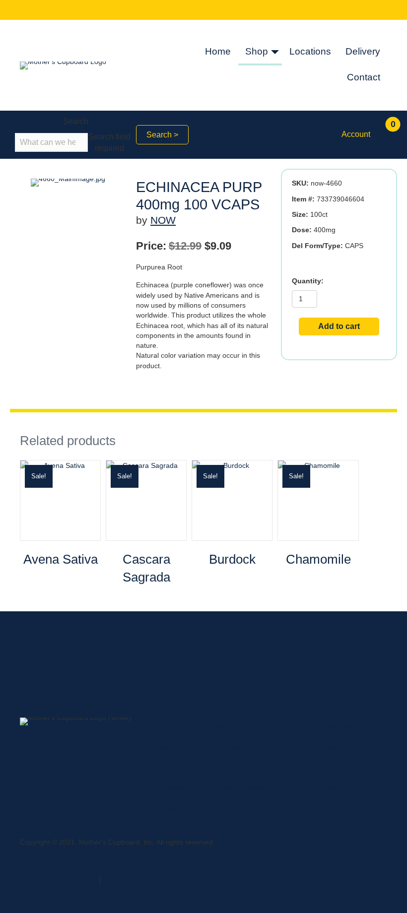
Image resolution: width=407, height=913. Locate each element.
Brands (227, 767)
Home (218, 51)
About (165, 747)
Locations (310, 51)
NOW (163, 220)
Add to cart (339, 326)
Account (355, 134)
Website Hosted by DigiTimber (150, 880)
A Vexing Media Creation (58, 880)
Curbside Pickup (339, 727)
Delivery (362, 51)
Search (75, 121)
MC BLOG (330, 807)
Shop (256, 51)
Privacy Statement (244, 787)
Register (327, 787)
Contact (363, 77)
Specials (229, 747)
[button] (275, 52)
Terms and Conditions (250, 807)
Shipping (327, 767)
